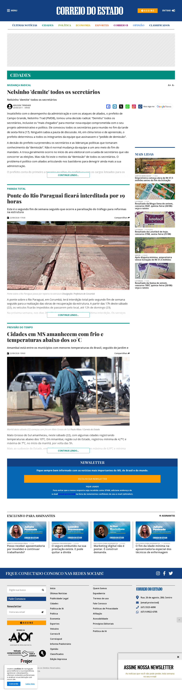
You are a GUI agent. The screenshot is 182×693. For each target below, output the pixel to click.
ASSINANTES (168, 515)
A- (173, 85)
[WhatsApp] (127, 106)
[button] (122, 218)
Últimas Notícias (24, 25)
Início (53, 588)
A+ (169, 85)
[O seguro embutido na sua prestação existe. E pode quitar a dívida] (70, 531)
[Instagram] (134, 106)
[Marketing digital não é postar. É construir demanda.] (112, 531)
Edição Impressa (58, 659)
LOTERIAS (142, 201)
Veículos (54, 629)
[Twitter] (171, 573)
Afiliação (97, 613)
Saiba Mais (30, 684)
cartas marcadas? (146, 176)
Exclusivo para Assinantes (109, 543)
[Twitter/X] (121, 106)
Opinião (138, 25)
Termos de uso (101, 598)
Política (64, 25)
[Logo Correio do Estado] (89, 10)
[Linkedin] (114, 106)
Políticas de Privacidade (105, 608)
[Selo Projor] (26, 657)
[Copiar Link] (140, 106)
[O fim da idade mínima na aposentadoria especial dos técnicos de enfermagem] (155, 531)
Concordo (13, 683)
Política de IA (57, 608)
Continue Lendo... (68, 315)
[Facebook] (108, 106)
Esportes (102, 25)
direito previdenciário (20, 543)
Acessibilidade (100, 618)
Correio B (121, 25)
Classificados (159, 25)
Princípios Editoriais (103, 624)
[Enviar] (42, 612)
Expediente (99, 593)
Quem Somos (100, 588)
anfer (141, 255)
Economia (83, 25)
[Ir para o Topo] (179, 620)
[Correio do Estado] (155, 589)
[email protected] (66, 494)
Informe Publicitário (60, 644)
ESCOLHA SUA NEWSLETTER (92, 478)
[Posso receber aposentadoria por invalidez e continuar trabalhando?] (26, 531)
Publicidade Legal (59, 598)
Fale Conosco (100, 603)
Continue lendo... (68, 175)
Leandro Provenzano (65, 543)
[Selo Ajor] (26, 637)
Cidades (47, 25)
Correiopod (56, 639)
